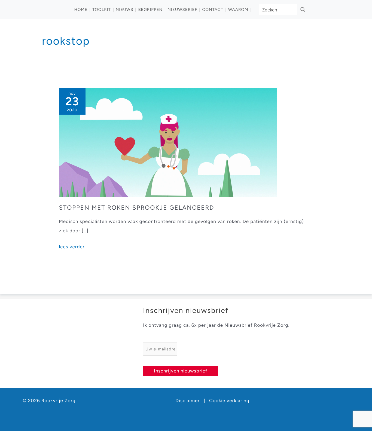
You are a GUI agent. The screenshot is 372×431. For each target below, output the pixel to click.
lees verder (71, 248)
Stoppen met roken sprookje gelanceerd (136, 207)
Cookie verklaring (229, 401)
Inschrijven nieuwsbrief (180, 371)
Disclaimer (187, 401)
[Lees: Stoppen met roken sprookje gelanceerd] (168, 142)
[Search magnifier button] (302, 9)
